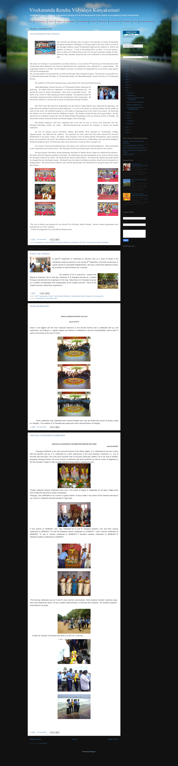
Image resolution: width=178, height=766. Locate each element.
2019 (127, 85)
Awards (135, 21)
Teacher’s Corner (115, 21)
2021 (127, 79)
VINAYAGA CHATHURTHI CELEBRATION (47, 435)
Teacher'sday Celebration (62, 296)
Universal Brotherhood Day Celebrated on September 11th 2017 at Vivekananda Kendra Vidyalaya (76, 242)
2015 (127, 130)
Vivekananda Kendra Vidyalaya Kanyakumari (74, 9)
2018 (127, 87)
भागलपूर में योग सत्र (128, 154)
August (129, 112)
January (130, 123)
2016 (127, 127)
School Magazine (70, 21)
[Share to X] (55, 240)
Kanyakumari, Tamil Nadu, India (46, 298)
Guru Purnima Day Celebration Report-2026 (139, 194)
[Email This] (51, 240)
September (131, 95)
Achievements (126, 21)
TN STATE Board (82, 21)
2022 (127, 77)
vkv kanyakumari (97, 296)
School (51, 296)
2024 (127, 71)
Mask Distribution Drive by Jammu (134, 148)
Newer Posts (35, 739)
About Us (51, 21)
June (129, 118)
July (128, 115)
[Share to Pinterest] (58, 240)
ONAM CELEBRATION (39, 306)
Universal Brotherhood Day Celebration (44, 33)
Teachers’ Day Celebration (40, 253)
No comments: (42, 239)
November (130, 93)
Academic (93, 21)
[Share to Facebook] (57, 240)
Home (30, 21)
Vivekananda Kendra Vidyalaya (81, 296)
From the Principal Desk (146, 21)
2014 (127, 132)
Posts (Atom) (43, 743)
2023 (127, 74)
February (130, 121)
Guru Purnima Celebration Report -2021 (139, 164)
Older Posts (113, 739)
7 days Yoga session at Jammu (133, 145)
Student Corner (103, 21)
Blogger (92, 751)
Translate (138, 48)
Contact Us (60, 21)
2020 (127, 82)
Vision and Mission (40, 21)
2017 (36, 296)
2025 (127, 68)
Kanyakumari (39, 242)
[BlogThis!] (53, 240)
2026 (127, 66)
